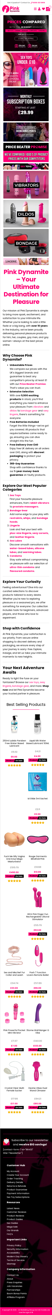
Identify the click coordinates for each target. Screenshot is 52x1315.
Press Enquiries (14, 1282)
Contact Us (13, 1275)
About (10, 1278)
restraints (16, 518)
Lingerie (15, 525)
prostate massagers (25, 506)
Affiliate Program (16, 1297)
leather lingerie (24, 537)
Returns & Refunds (16, 1186)
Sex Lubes (16, 540)
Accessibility (13, 1252)
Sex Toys (15, 495)
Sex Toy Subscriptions (18, 1197)
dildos (13, 410)
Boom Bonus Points (17, 1293)
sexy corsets (40, 533)
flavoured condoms (22, 571)
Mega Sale (12, 1226)
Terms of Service (16, 1260)
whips (26, 518)
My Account (13, 1171)
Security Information (17, 1249)
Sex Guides (12, 1223)
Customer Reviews (16, 1212)
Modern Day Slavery (17, 1256)
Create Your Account (18, 1175)
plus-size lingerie (20, 533)
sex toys (34, 682)
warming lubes (32, 552)
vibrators (38, 406)
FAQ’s (10, 1234)
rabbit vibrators (39, 503)
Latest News (13, 1208)
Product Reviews (15, 1215)
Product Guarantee (17, 1189)
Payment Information (18, 1193)
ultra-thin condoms (22, 567)
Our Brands (13, 1230)
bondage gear (29, 410)
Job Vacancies (14, 1286)
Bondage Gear (19, 510)
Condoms (16, 556)
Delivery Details (15, 1182)
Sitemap (11, 1263)
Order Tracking (15, 1178)
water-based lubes (22, 548)
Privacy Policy (14, 1245)
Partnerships (13, 1289)
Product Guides (15, 1219)
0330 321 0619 (38, 2)
